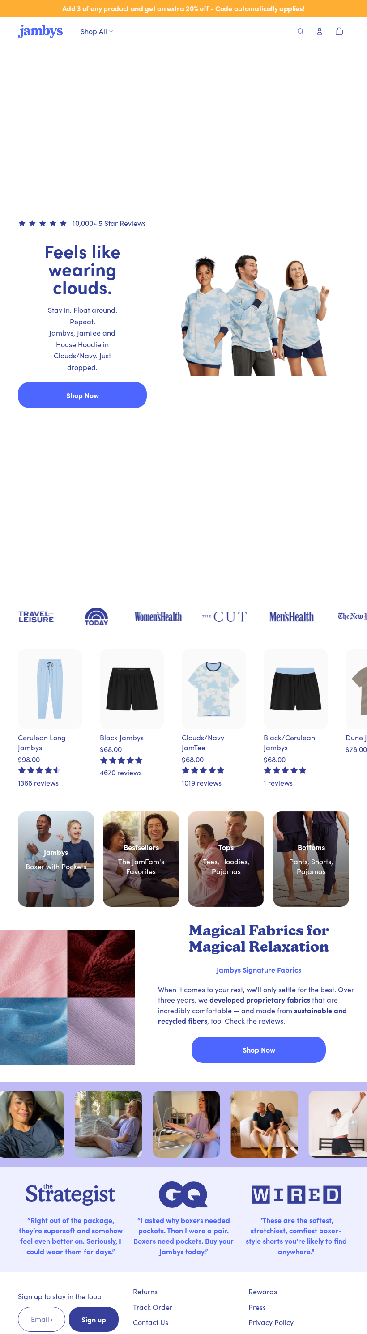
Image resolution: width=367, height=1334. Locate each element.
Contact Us (150, 1322)
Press (257, 1307)
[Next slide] (335, 718)
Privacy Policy (271, 1322)
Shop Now (82, 395)
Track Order (152, 1307)
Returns (145, 1291)
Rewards (262, 1291)
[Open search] (301, 31)
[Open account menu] (319, 31)
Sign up (93, 1319)
